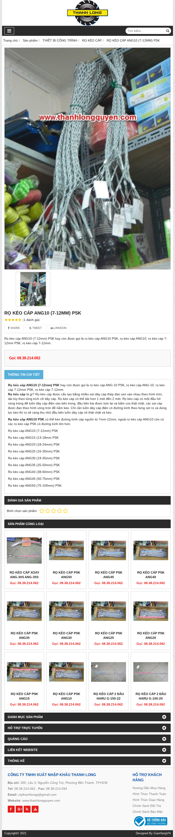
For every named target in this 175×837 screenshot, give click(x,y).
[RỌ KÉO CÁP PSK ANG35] (24, 611)
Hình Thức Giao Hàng (148, 800)
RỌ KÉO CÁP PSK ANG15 (24, 696)
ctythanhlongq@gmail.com (37, 794)
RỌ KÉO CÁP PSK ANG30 (66, 635)
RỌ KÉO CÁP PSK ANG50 (66, 575)
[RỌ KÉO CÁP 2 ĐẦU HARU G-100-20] (150, 671)
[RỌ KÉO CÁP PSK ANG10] (66, 671)
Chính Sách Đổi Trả (147, 806)
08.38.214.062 (24, 788)
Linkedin (60, 328)
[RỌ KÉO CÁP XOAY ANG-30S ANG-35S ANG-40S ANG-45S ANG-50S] (24, 550)
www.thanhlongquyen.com (41, 800)
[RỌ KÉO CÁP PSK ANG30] (66, 611)
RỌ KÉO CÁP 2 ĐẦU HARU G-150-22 (108, 696)
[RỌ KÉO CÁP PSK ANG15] (24, 671)
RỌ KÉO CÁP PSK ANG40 (151, 575)
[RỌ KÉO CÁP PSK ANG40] (150, 550)
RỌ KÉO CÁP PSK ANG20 (151, 635)
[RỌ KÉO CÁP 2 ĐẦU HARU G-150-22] (108, 671)
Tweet (37, 328)
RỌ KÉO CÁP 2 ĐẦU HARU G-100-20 (151, 696)
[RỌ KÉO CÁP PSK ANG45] (108, 550)
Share (15, 328)
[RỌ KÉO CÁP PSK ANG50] (66, 550)
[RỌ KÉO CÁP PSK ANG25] (108, 611)
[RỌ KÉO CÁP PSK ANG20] (150, 611)
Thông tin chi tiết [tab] (24, 374)
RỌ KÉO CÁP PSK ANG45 (108, 575)
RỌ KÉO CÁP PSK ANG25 (108, 635)
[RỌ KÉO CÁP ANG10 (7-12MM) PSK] (87, 158)
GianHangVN (162, 833)
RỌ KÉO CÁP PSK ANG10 (66, 696)
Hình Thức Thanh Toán (149, 794)
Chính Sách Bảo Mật (147, 811)
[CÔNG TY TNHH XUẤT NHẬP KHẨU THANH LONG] (87, 24)
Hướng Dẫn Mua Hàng (149, 788)
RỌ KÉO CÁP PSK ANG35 (24, 635)
